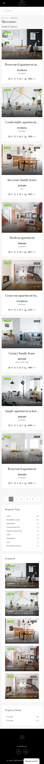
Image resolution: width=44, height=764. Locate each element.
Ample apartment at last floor (24, 411)
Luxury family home (22, 353)
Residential (11, 538)
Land (8, 516)
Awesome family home (22, 180)
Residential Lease (13, 520)
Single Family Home (14, 531)
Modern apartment (22, 238)
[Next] (38, 499)
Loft (8, 542)
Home (6, 18)
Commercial (22, 746)
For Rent (10, 721)
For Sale (10, 717)
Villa (8, 535)
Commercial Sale (13, 527)
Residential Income (14, 546)
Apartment (11, 523)
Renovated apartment (22, 469)
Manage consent (31, 761)
